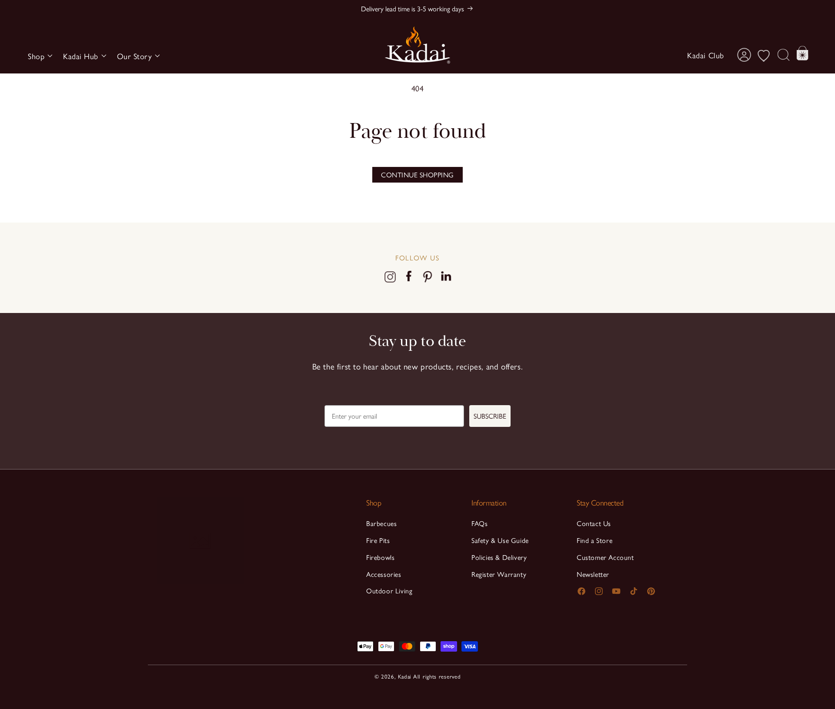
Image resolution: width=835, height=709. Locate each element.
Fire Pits (378, 540)
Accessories (383, 574)
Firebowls (380, 557)
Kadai (405, 676)
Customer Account (605, 557)
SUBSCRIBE (490, 416)
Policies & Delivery (499, 557)
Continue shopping (417, 175)
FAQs (479, 523)
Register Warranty (498, 574)
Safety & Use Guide (500, 540)
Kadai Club (705, 55)
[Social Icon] (390, 279)
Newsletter (593, 574)
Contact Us (594, 523)
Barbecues (381, 523)
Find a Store (594, 540)
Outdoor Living (389, 591)
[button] (38, 56)
